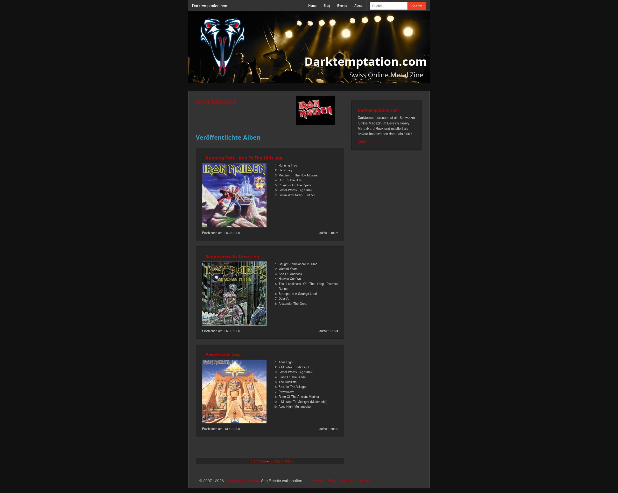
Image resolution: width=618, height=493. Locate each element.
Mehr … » (366, 142)
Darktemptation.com (210, 5)
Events (342, 5)
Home (312, 5)
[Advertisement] (386, 228)
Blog (327, 5)
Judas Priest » (281, 461)
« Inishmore (256, 461)
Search (416, 5)
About (358, 5)
